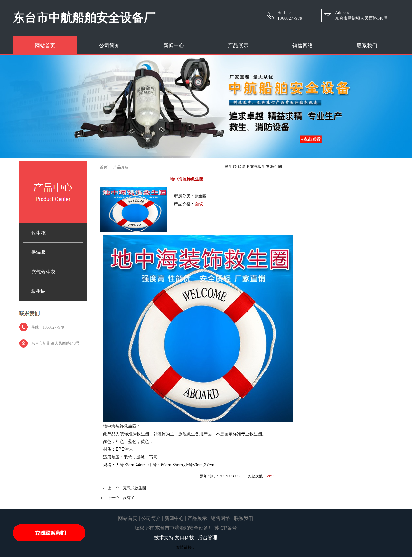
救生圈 (200, 196)
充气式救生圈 (134, 488)
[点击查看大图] (133, 230)
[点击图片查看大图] (198, 421)
